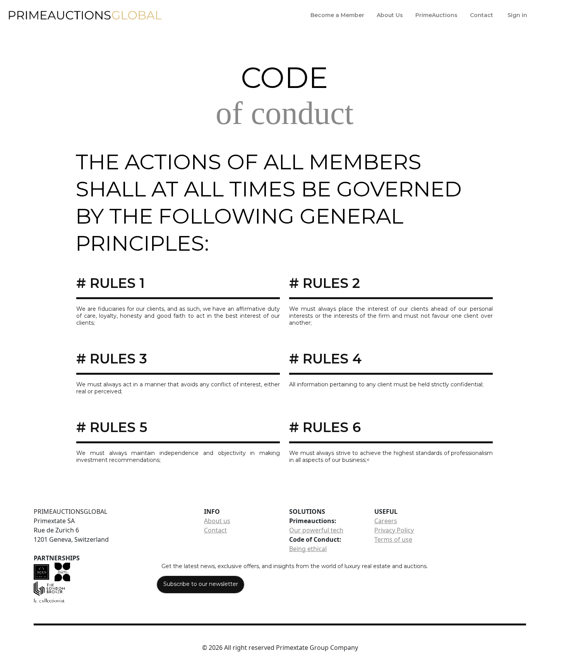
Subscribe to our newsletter (200, 583)
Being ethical (308, 548)
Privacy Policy (394, 530)
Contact (481, 15)
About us (217, 521)
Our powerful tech (316, 530)
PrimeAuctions (436, 15)
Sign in (517, 15)
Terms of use (393, 539)
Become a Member (337, 15)
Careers (385, 521)
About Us (390, 15)
